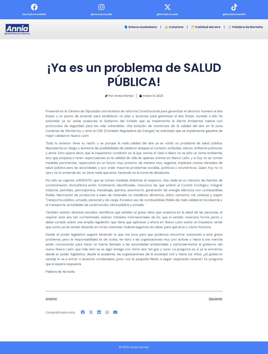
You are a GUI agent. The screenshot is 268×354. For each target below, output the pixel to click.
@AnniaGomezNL (101, 14)
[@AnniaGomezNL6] (234, 7)
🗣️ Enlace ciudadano (140, 27)
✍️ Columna (174, 27)
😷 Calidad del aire (205, 27)
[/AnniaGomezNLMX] (34, 7)
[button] (83, 312)
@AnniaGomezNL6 (234, 14)
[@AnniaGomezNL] (101, 7)
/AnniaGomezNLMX (34, 14)
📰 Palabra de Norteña (245, 27)
